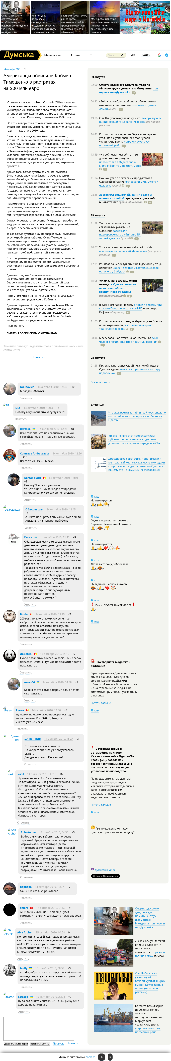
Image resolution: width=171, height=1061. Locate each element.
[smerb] (9, 915)
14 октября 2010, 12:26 (67, 453)
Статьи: (97, 404)
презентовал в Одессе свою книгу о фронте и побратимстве (120, 164)
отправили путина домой (150, 954)
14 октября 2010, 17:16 (41, 774)
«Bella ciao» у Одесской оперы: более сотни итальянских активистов (127, 103)
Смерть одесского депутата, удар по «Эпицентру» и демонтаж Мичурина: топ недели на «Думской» (15, 24)
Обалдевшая (34, 509)
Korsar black (32, 478)
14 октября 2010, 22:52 (54, 537)
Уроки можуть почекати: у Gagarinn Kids (125, 247)
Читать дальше (101, 703)
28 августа (98, 358)
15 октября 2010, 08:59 (49, 968)
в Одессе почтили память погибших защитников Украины (117, 288)
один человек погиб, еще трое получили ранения (128, 339)
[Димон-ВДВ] (11, 740)
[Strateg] (8, 997)
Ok (101, 1057)
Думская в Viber (105, 870)
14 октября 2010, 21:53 (50, 908)
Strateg (23, 997)
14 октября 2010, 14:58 (57, 682)
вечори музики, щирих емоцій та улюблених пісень (130, 120)
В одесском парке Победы (116, 305)
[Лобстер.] (9, 661)
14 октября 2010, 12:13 (38, 408)
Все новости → (100, 382)
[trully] (9, 975)
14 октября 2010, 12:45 (61, 509)
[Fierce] (7, 710)
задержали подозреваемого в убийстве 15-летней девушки (120, 234)
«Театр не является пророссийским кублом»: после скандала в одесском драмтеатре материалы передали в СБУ (134, 439)
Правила (58, 1043)
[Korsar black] (14, 485)
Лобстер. (26, 654)
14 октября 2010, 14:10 (63, 478)
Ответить (26, 398)
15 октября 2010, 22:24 (50, 997)
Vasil (21, 774)
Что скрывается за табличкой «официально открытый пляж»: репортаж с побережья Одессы (137, 416)
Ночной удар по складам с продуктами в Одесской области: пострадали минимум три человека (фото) (43, 24)
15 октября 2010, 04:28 (50, 932)
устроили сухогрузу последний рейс (147, 1030)
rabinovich (27, 387)
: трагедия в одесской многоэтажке (127, 200)
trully (23, 968)
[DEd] (7, 405)
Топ (92, 55)
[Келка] (14, 544)
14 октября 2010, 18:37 (49, 887)
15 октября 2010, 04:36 (53, 832)
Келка (28, 537)
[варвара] (9, 894)
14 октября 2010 (11, 69)
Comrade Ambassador (34, 453)
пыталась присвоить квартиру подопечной (129, 371)
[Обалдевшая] (12, 509)
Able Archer (28, 832)
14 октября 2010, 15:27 (58, 738)
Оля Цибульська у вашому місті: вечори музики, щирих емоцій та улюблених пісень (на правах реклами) (150, 983)
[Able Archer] (12, 833)
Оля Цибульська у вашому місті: (120, 118)
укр (133, 55)
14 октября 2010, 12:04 (52, 387)
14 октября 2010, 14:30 (46, 710)
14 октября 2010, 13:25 (50, 614)
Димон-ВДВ (33, 738)
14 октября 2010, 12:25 (52, 429)
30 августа (98, 77)
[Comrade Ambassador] (9, 460)
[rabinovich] (9, 394)
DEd (18, 408)
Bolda (24, 614)
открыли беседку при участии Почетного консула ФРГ (130, 306)
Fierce (20, 710)
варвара (26, 887)
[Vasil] (11, 774)
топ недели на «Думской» (128, 90)
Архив (75, 55)
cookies (90, 1057)
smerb (24, 908)
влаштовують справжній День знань (123, 251)
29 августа (98, 215)
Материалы (52, 55)
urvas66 (25, 429)
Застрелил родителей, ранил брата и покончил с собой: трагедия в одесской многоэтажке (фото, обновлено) (74, 24)
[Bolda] (9, 621)
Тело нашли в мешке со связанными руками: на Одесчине (114, 227)
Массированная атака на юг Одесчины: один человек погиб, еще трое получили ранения (104, 25)
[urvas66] (9, 436)
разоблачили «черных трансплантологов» (126, 327)
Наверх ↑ (39, 357)
